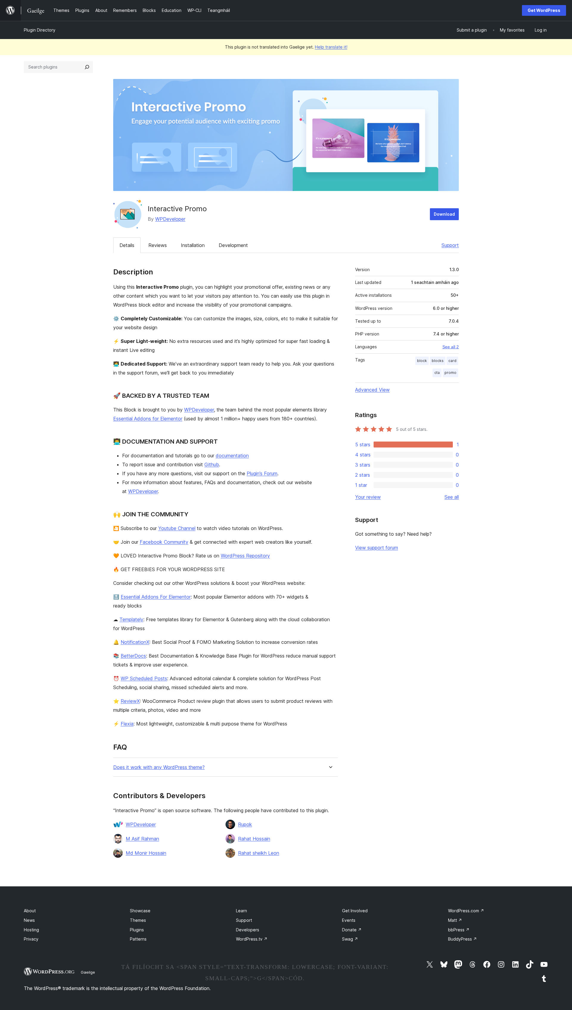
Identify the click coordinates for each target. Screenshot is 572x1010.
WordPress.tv (252, 938)
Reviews (157, 245)
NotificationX (135, 642)
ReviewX (130, 701)
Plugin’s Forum (262, 473)
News (29, 920)
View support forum (376, 548)
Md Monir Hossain (146, 853)
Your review (368, 497)
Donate (352, 929)
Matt (455, 920)
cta (437, 372)
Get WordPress (544, 10)
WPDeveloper (170, 219)
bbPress (459, 929)
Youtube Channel (176, 528)
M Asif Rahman (142, 839)
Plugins (137, 929)
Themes (138, 920)
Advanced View (372, 390)
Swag (350, 938)
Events (348, 920)
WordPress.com (466, 910)
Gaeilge (88, 972)
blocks (438, 360)
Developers (247, 929)
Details (126, 245)
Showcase (140, 910)
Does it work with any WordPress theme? (159, 767)
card (452, 360)
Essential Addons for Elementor (147, 419)
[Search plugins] (87, 67)
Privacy (31, 938)
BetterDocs (133, 656)
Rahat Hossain (254, 839)
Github (211, 464)
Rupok (245, 824)
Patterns (138, 938)
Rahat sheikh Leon (258, 853)
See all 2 (450, 346)
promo (450, 372)
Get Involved (355, 910)
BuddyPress (462, 938)
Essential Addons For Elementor (156, 597)
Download (444, 214)
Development (233, 245)
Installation (193, 245)
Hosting (31, 929)
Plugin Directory (39, 29)
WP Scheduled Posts (144, 678)
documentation (232, 456)
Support (450, 245)
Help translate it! (331, 46)
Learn (241, 910)
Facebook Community (164, 542)
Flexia (127, 724)
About (30, 910)
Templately (131, 619)
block (422, 360)
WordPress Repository (245, 556)
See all (451, 497)
